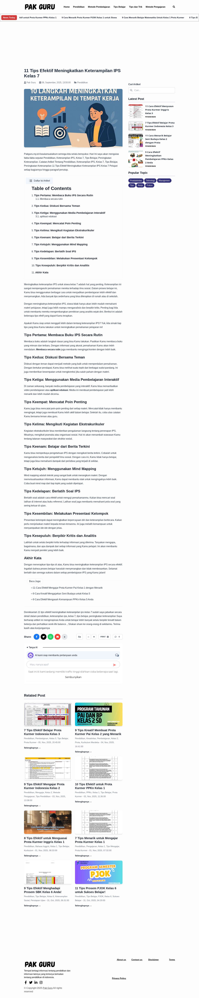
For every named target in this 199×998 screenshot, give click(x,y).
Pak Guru (48, 988)
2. (56, 206)
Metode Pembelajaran (99, 7)
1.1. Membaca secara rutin (49, 199)
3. (68, 213)
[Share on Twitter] (43, 637)
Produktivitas (136, 180)
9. (64, 258)
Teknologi (150, 180)
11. (40, 272)
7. (60, 244)
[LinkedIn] (36, 983)
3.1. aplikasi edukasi (46, 216)
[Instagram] (41, 983)
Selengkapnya (32, 748)
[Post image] (48, 714)
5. (63, 230)
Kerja (140, 185)
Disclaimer (153, 959)
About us (121, 959)
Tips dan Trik (135, 7)
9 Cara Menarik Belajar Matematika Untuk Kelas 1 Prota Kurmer (131, 17)
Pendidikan (78, 7)
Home (67, 7)
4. (56, 223)
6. (58, 237)
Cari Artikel (134, 84)
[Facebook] (25, 983)
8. (54, 251)
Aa (79, 636)
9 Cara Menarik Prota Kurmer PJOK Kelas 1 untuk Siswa (67, 17)
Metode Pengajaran (155, 7)
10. (60, 265)
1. (62, 195)
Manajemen (164, 180)
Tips (132, 185)
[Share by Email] (57, 637)
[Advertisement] (99, 45)
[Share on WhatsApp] (50, 637)
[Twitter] (30, 983)
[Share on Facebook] (36, 637)
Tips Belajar (119, 7)
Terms (172, 959)
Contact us (136, 959)
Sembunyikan (73, 677)
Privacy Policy (119, 978)
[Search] (174, 7)
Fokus (150, 185)
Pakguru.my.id (31, 154)
